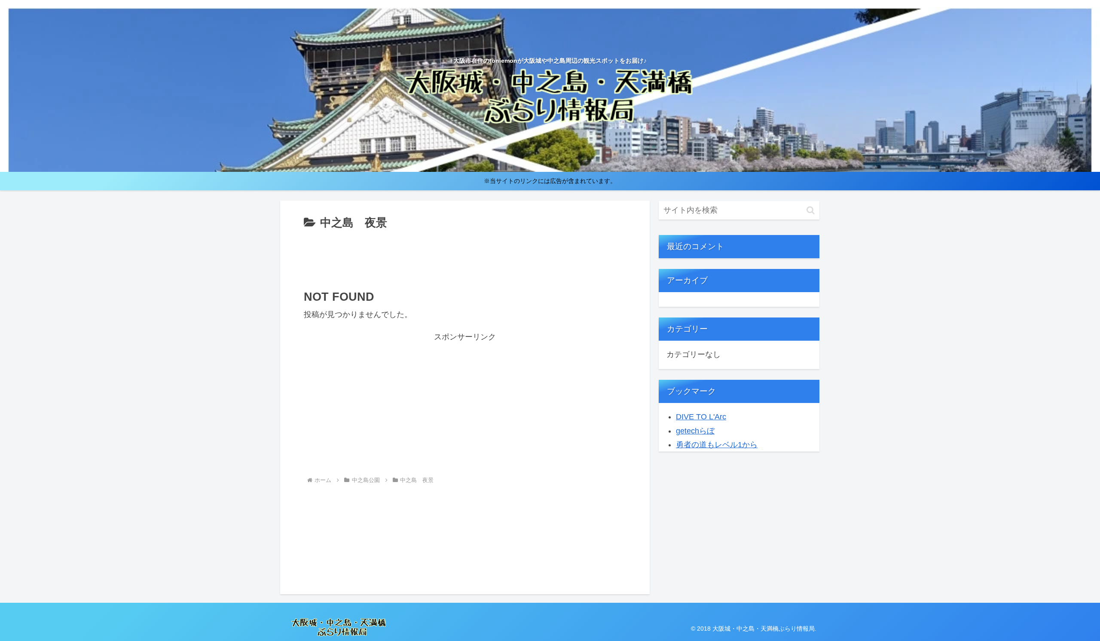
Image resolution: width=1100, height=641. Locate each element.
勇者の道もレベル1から (717, 444)
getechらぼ (695, 431)
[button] (810, 210)
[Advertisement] (465, 256)
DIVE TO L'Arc (701, 416)
